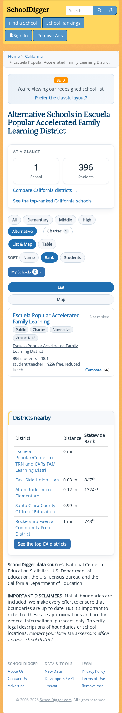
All (14, 219)
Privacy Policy (93, 671)
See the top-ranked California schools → (55, 201)
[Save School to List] (106, 370)
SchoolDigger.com (56, 699)
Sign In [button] (20, 35)
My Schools (23, 271)
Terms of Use (93, 678)
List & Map (22, 244)
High (87, 219)
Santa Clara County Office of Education (35, 508)
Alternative (22, 231)
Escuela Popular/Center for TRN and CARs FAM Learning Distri (35, 460)
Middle (65, 219)
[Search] (99, 10)
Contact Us (17, 678)
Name (29, 257)
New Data (53, 671)
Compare (93, 369)
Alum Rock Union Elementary (33, 492)
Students (72, 257)
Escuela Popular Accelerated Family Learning (46, 318)
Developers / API (59, 678)
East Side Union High (37, 480)
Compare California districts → (45, 190)
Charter (57, 231)
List (61, 287)
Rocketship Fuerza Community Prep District (34, 527)
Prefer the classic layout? (61, 98)
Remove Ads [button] (50, 35)
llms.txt (51, 685)
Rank (49, 257)
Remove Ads (92, 685)
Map (61, 299)
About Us (16, 671)
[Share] (111, 10)
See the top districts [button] (42, 544)
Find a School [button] (23, 23)
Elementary (37, 219)
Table (47, 244)
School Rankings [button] (63, 23)
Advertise (16, 685)
